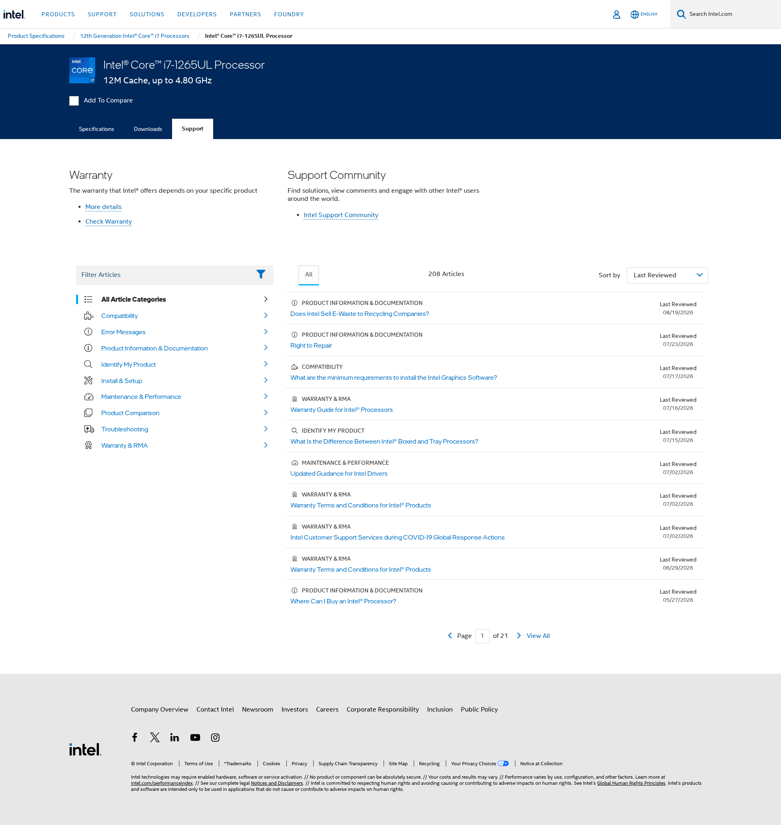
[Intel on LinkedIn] (175, 738)
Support (192, 129)
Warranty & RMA (124, 445)
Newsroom (257, 709)
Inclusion (440, 709)
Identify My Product (128, 364)
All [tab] (308, 274)
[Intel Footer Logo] (85, 749)
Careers (327, 709)
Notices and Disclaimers (277, 783)
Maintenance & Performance (141, 396)
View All (538, 636)
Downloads (148, 129)
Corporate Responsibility (383, 709)
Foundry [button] (289, 14)
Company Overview (159, 709)
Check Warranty (108, 222)
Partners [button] (245, 14)
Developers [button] (197, 14)
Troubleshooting (124, 429)
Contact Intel (215, 709)
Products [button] (58, 14)
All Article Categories (133, 299)
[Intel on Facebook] (135, 738)
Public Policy (479, 709)
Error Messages (123, 332)
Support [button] (102, 14)
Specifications (96, 129)
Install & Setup (121, 381)
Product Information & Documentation (154, 348)
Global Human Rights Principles (631, 783)
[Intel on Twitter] (155, 738)
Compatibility (119, 315)
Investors (294, 709)
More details (103, 207)
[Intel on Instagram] (215, 738)
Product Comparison (130, 413)
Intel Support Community (341, 215)
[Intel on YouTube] (195, 738)
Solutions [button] (147, 14)
